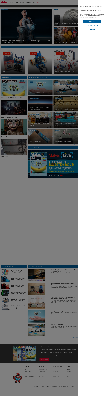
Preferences (92, 29)
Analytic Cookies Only (92, 25)
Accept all (92, 21)
